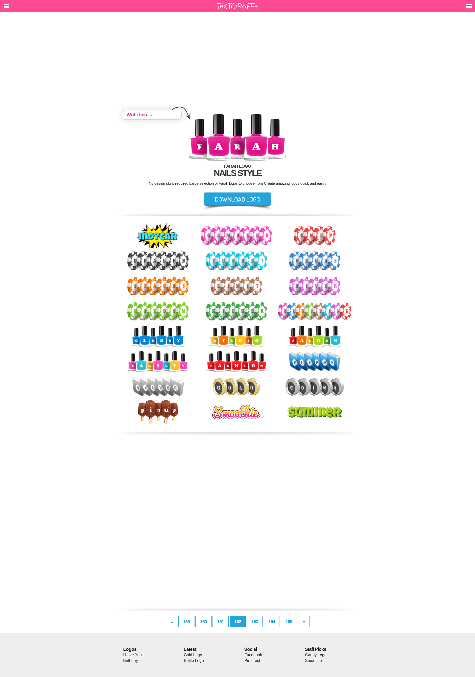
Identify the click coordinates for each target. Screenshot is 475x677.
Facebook (253, 655)
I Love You (132, 655)
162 (237, 621)
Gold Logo (193, 655)
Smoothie (313, 660)
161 (220, 621)
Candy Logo (316, 655)
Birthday (130, 660)
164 (271, 621)
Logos (130, 649)
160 (203, 621)
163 (254, 621)
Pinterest (252, 660)
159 (186, 621)
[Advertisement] (237, 61)
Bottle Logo (194, 660)
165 (288, 621)
